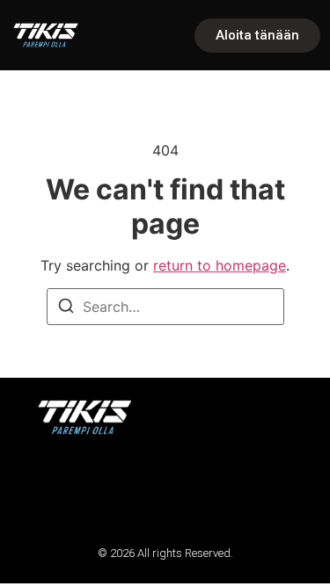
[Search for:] (165, 306)
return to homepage (219, 265)
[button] (37, 490)
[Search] (66, 308)
